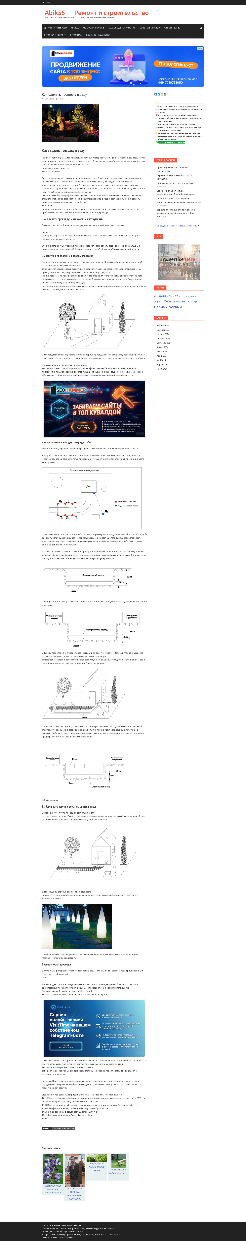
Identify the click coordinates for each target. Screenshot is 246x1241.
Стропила (76, 35)
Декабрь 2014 (163, 329)
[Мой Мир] (165, 94)
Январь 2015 (163, 325)
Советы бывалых (150, 28)
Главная (46, 2)
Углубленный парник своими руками (96, 1167)
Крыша (75, 28)
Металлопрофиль (93, 28)
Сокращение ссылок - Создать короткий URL (177, 225)
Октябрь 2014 (163, 338)
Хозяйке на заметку (98, 35)
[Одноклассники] (162, 94)
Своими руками (168, 307)
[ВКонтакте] (155, 94)
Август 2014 (162, 347)
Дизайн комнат (166, 296)
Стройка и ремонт (55, 35)
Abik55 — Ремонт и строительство (97, 12)
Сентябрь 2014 (164, 342)
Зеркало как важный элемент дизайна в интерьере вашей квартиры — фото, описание (176, 213)
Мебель (169, 301)
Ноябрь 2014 (163, 334)
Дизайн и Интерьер (55, 28)
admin (61, 98)
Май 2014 (161, 360)
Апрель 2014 (163, 364)
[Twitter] (159, 94)
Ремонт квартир (186, 301)
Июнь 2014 (162, 355)
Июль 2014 (162, 351)
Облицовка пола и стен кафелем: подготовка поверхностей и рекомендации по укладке (179, 202)
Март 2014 (162, 368)
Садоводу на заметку (122, 28)
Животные (182, 297)
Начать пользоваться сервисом (171, 142)
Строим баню (172, 28)
